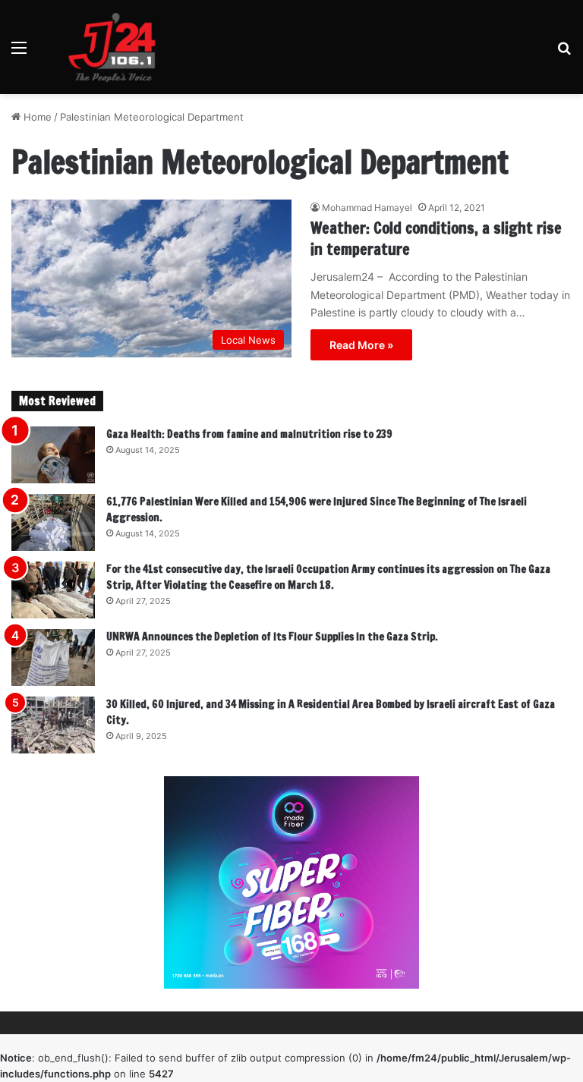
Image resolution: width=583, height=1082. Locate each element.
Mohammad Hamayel (367, 207)
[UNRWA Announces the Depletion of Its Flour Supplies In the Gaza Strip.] (53, 657)
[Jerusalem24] (118, 47)
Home (36, 117)
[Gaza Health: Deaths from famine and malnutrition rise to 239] (53, 454)
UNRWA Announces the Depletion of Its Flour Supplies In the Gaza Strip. (272, 636)
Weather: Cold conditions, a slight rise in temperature (436, 238)
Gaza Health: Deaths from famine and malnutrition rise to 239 (249, 434)
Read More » (361, 344)
